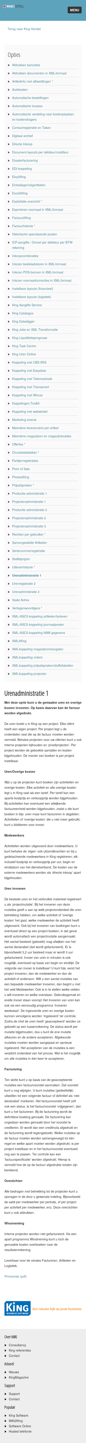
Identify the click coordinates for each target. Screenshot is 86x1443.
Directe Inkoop (22, 144)
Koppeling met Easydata (29, 370)
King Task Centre (24, 346)
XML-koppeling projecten (29, 673)
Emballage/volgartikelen (28, 185)
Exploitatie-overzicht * (27, 201)
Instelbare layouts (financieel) (32, 288)
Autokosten (20, 89)
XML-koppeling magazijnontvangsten (37, 649)
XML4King (19, 641)
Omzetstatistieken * (25, 452)
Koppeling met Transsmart (30, 387)
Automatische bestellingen (30, 97)
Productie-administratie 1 (29, 493)
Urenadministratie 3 (25, 591)
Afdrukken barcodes (26, 65)
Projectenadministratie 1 (29, 501)
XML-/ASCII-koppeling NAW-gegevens (38, 632)
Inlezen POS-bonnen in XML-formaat (37, 272)
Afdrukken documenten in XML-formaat (39, 73)
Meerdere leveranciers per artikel (35, 428)
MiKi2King (16, 1420)
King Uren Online (24, 354)
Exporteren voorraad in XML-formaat (37, 209)
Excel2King (20, 193)
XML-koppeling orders (27, 657)
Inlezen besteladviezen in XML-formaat (39, 264)
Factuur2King (21, 217)
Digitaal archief (22, 136)
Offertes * (18, 444)
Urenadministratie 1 (26, 575)
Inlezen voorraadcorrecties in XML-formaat (41, 280)
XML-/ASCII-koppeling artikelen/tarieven (39, 616)
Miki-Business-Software (11, 14)
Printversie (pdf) (15, 1276)
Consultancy (17, 1345)
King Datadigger (23, 321)
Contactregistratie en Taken (31, 127)
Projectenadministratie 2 (29, 518)
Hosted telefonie (20, 1431)
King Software (18, 1415)
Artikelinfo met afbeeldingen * (32, 81)
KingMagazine (19, 1377)
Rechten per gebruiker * (28, 534)
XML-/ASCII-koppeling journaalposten (38, 624)
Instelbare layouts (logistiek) (31, 296)
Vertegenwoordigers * (27, 608)
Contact (14, 1355)
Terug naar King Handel (24, 29)
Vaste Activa (20, 600)
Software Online (20, 1426)
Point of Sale (21, 469)
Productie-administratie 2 (29, 509)
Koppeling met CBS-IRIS (29, 362)
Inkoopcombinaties (25, 256)
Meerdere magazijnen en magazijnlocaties (41, 436)
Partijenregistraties (25, 460)
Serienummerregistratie (28, 550)
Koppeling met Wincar (27, 395)
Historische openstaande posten (34, 234)
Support (14, 1393)
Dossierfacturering (25, 160)
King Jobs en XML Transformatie (35, 329)
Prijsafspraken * (23, 485)
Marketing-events (24, 419)
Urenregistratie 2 (24, 583)
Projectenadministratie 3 (29, 526)
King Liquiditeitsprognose (29, 337)
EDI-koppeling (22, 168)
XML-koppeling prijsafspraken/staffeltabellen (42, 665)
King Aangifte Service (27, 305)
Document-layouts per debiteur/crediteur (40, 152)
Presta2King (20, 477)
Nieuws (14, 1372)
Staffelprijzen (21, 559)
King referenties (20, 1350)
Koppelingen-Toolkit (25, 403)
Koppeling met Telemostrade (32, 378)
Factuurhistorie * (23, 226)
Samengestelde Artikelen (29, 542)
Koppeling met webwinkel (29, 411)
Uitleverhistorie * (23, 567)
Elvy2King (19, 176)
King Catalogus (22, 313)
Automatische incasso (27, 106)
